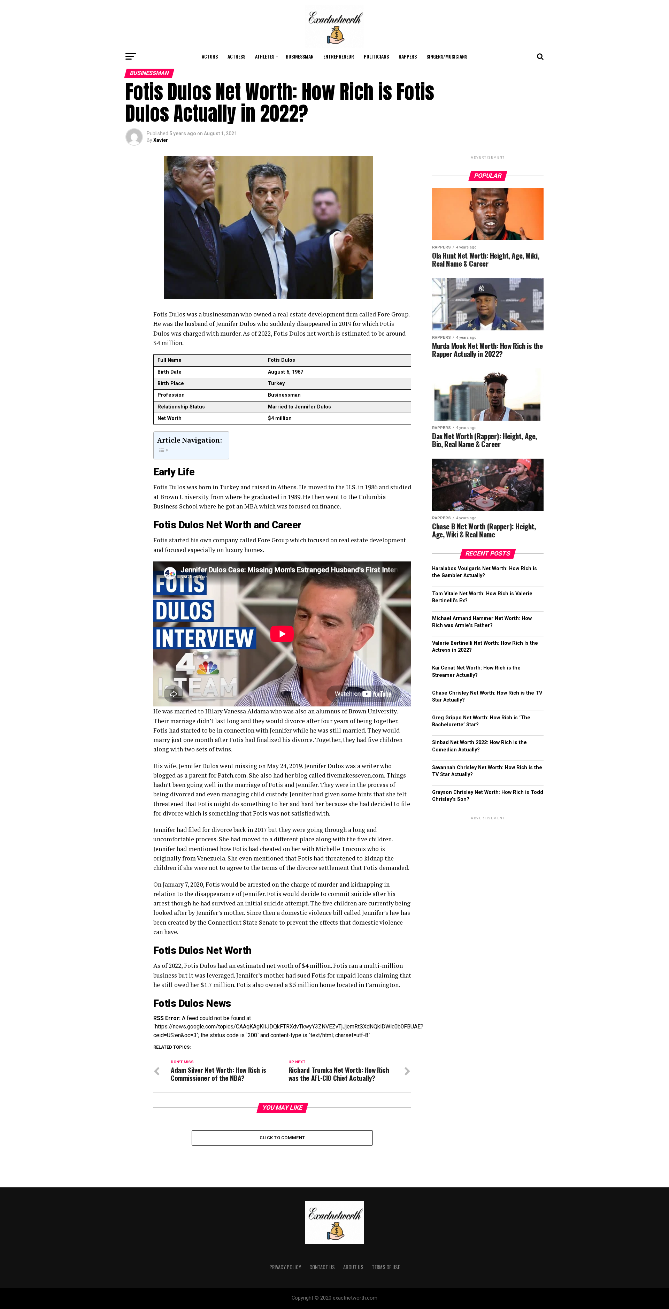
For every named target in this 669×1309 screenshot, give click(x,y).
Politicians (376, 56)
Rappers (408, 56)
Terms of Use (386, 1267)
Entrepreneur (338, 56)
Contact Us (322, 1267)
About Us (353, 1267)
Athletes (264, 56)
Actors (210, 56)
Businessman (300, 56)
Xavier (160, 140)
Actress (236, 56)
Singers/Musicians (446, 56)
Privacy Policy (285, 1267)
